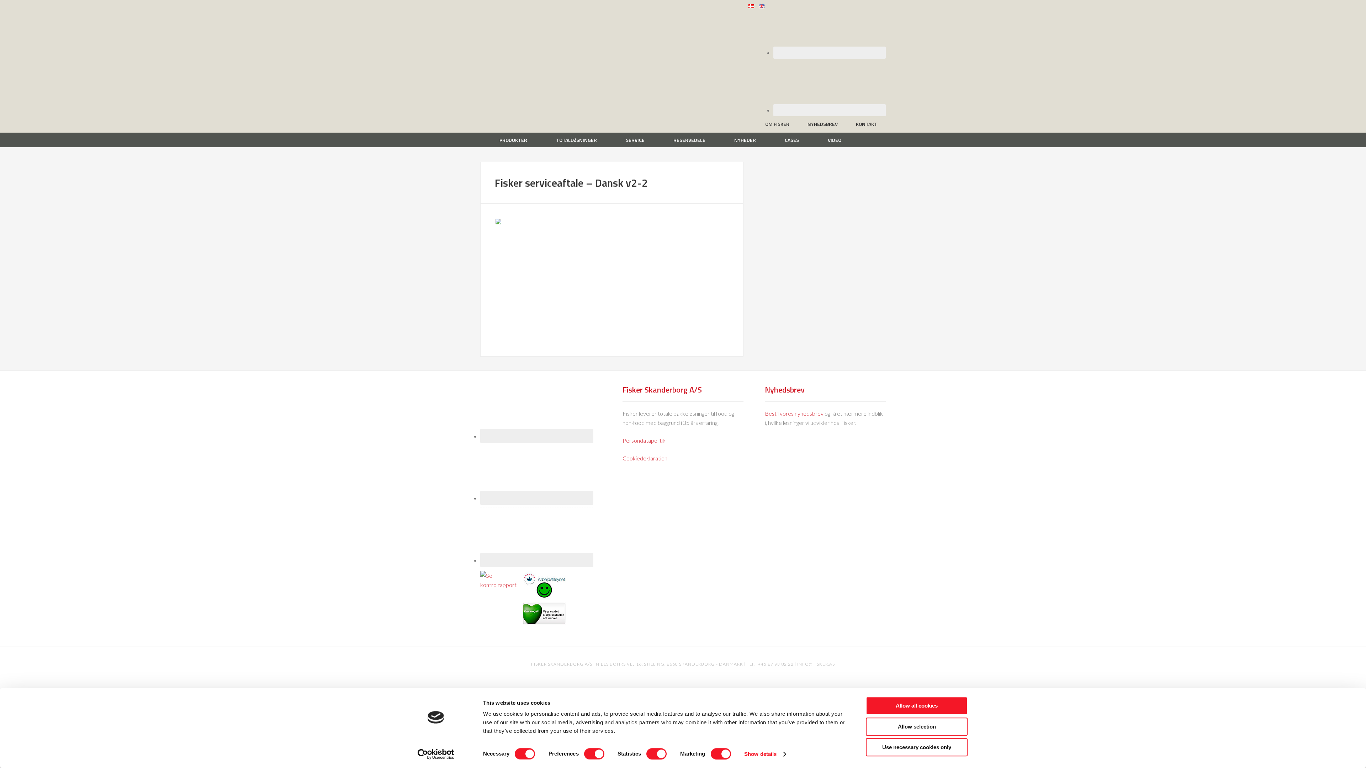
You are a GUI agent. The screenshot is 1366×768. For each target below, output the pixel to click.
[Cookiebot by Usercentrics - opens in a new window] (436, 754)
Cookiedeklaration (645, 458)
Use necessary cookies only (916, 747)
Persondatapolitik (644, 440)
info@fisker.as (816, 664)
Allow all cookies (917, 706)
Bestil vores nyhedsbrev (794, 413)
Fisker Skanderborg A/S (537, 10)
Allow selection (917, 727)
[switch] (594, 753)
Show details (760, 754)
